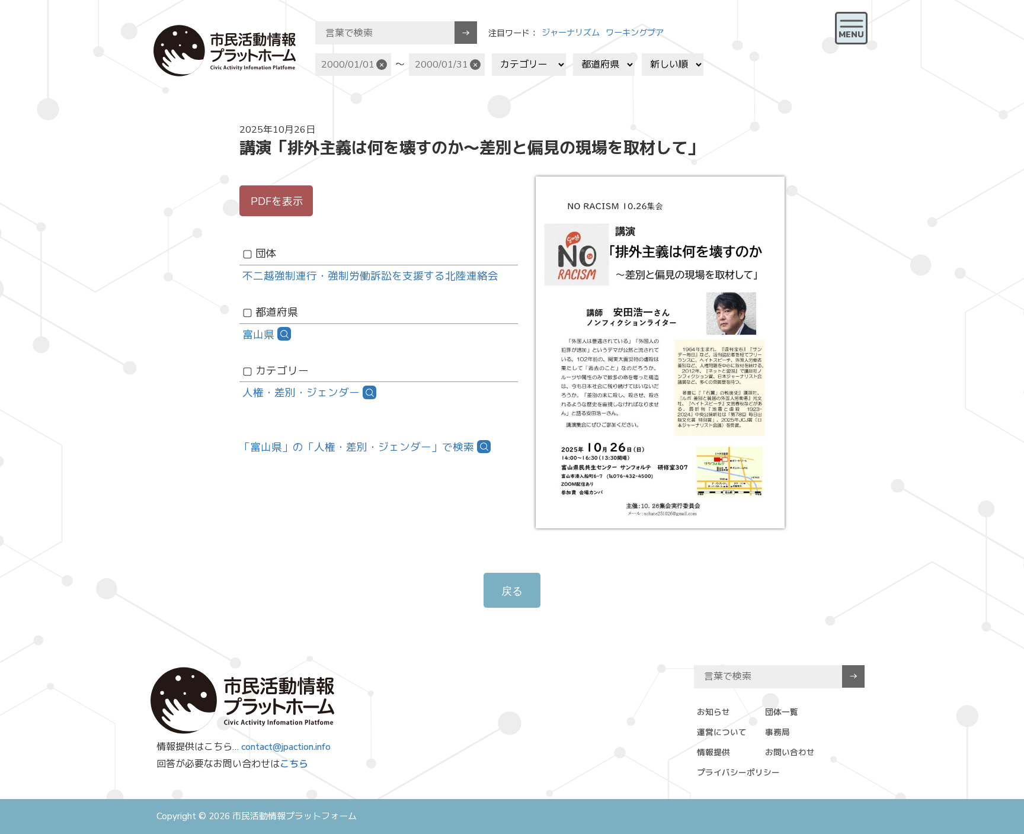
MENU (851, 34)
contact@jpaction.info (286, 746)
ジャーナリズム (571, 33)
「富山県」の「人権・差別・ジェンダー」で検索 (356, 447)
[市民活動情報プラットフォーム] (224, 50)
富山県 (258, 335)
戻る (512, 591)
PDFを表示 (277, 201)
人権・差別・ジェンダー (301, 393)
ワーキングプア (635, 33)
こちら (294, 764)
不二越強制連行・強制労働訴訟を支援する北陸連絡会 (370, 276)
